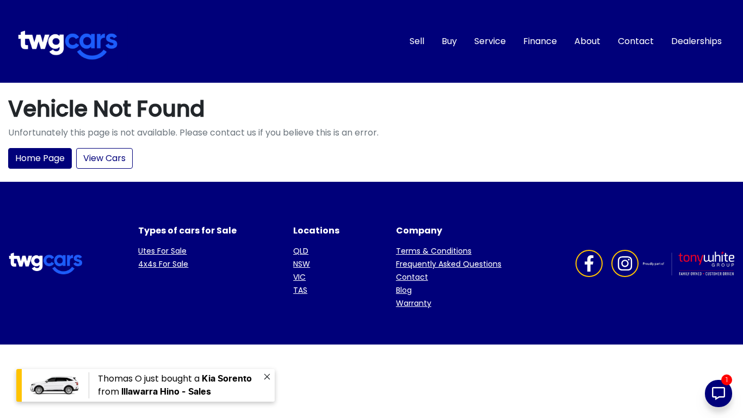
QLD (300, 250)
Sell (417, 41)
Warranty (413, 303)
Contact (636, 41)
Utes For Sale (162, 250)
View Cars (104, 158)
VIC (299, 277)
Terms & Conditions (434, 250)
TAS (300, 290)
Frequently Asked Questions (448, 264)
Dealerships (696, 41)
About (587, 41)
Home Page (40, 158)
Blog (404, 290)
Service (490, 41)
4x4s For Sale (163, 264)
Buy (449, 41)
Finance (540, 41)
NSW (301, 264)
